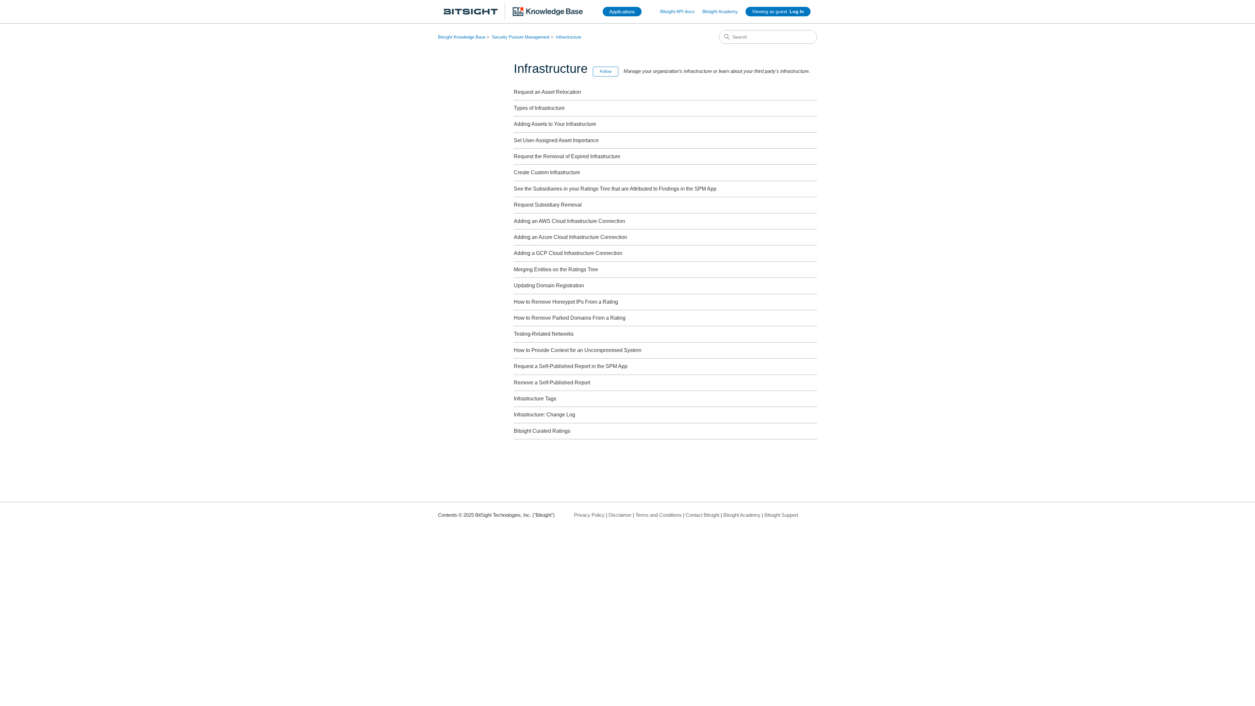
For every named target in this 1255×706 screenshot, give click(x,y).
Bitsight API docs (677, 11)
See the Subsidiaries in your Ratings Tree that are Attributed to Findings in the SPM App (615, 189)
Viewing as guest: (778, 11)
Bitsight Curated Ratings (542, 431)
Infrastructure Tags (535, 398)
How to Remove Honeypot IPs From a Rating (566, 302)
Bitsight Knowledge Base (461, 37)
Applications (622, 11)
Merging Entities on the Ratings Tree (556, 269)
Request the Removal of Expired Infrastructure (567, 156)
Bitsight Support (781, 515)
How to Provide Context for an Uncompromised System (577, 350)
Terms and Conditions (658, 515)
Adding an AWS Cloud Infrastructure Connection (569, 221)
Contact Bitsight (702, 515)
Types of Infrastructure (539, 108)
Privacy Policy (589, 515)
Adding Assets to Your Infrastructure (555, 124)
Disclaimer (620, 515)
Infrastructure (568, 37)
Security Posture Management (520, 37)
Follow (605, 71)
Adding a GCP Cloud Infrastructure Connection (568, 253)
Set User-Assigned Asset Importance (556, 140)
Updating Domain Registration (549, 285)
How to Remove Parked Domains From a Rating (570, 318)
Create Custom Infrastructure (547, 172)
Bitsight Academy (720, 11)
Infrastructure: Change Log (544, 414)
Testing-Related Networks (544, 334)
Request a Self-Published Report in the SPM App (571, 366)
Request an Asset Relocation (547, 92)
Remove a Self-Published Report (552, 382)
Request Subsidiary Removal (548, 205)
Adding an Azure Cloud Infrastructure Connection (570, 237)
